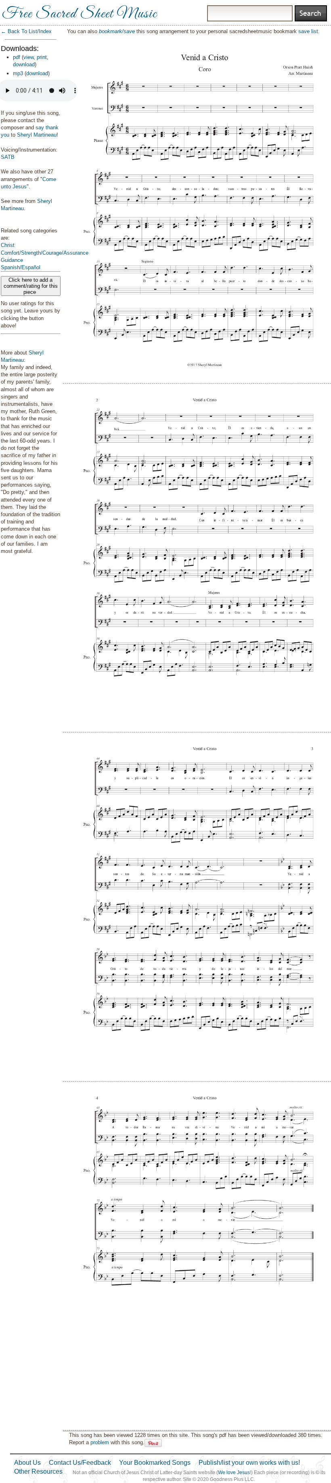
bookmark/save (117, 31)
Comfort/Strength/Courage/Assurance (44, 253)
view (28, 57)
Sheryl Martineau (37, 135)
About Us (27, 1462)
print (42, 57)
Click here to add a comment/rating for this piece (31, 286)
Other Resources (38, 1471)
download (24, 64)
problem (99, 1442)
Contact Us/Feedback (80, 1462)
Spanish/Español (20, 267)
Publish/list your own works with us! (249, 1462)
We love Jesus (234, 1472)
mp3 (18, 73)
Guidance (12, 260)
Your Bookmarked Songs (155, 1462)
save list (308, 31)
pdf (16, 57)
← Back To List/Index (26, 31)
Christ (8, 245)
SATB (8, 157)
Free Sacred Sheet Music (79, 14)
